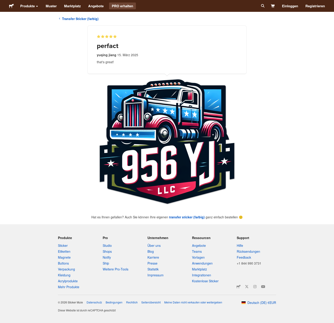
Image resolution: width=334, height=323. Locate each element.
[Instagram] (255, 286)
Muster (51, 5)
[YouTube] (263, 286)
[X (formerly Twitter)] (247, 286)
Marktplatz (72, 5)
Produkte (27, 5)
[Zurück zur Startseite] (11, 6)
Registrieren (315, 5)
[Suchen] (262, 6)
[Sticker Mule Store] (238, 286)
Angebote (96, 5)
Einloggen (290, 5)
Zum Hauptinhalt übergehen (3, 3)
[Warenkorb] (273, 6)
